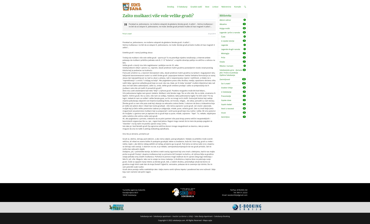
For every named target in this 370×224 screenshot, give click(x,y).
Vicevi (223, 113)
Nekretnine (226, 6)
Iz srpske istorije (227, 41)
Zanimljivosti (225, 79)
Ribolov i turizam (226, 66)
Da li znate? (128, 34)
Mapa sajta (207, 220)
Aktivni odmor (225, 20)
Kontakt (237, 6)
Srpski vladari (226, 104)
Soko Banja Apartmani (204, 216)
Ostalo (222, 62)
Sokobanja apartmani (162, 216)
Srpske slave (226, 100)
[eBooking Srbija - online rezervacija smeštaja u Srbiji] (247, 207)
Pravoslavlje (226, 96)
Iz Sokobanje (226, 92)
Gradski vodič (196, 6)
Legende (224, 45)
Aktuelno (223, 24)
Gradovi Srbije (227, 88)
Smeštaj (170, 6)
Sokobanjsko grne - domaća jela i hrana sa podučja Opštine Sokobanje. (231, 72)
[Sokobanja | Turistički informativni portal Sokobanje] (132, 7)
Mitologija (225, 53)
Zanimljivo (225, 117)
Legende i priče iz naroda (230, 32)
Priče (223, 57)
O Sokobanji (182, 6)
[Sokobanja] (116, 207)
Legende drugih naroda (230, 49)
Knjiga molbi (225, 28)
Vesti (207, 6)
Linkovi (215, 6)
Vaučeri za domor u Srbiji (182, 216)
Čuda (223, 37)
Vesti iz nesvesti (227, 108)
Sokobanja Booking (222, 216)
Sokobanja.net (146, 216)
